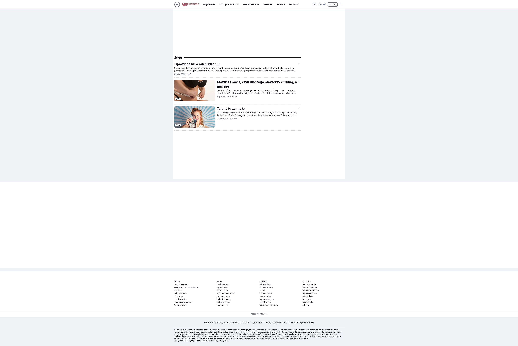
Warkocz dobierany (309, 293)
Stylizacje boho (222, 305)
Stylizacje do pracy (224, 299)
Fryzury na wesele (309, 284)
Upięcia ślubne (307, 296)
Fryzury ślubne (222, 287)
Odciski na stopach (181, 305)
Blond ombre (178, 290)
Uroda (292, 4)
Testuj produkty (228, 4)
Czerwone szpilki (266, 293)
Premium (268, 4)
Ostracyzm (306, 299)
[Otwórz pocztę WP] (314, 4)
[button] (322, 4)
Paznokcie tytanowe (309, 287)
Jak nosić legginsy (223, 296)
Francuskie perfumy (181, 284)
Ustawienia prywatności (301, 322)
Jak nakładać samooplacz (183, 302)
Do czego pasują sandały (226, 293)
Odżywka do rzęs (266, 284)
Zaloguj (332, 4)
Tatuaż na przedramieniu (269, 305)
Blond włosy (178, 296)
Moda (280, 4)
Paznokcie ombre (180, 299)
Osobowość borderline (310, 290)
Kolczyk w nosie (265, 302)
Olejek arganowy (180, 293)
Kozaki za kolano (223, 284)
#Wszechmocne (251, 4)
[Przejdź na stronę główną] (177, 6)
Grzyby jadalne (308, 302)
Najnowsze (209, 4)
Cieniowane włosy (266, 287)
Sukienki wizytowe (223, 302)
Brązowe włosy (265, 296)
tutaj (226, 340)
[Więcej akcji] (299, 63)
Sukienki (305, 305)
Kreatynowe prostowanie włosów (186, 287)
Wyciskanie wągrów (267, 299)
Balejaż (262, 290)
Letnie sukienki (222, 290)
